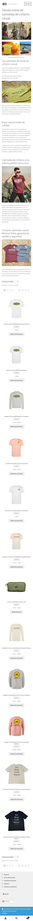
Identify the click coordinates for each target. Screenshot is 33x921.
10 (19, 290)
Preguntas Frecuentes (10, 880)
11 (22, 290)
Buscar (16, 918)
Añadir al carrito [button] (16, 612)
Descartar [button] (4, 913)
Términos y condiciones (10, 886)
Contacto (6, 883)
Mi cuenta (5, 918)
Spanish (6, 901)
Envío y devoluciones (9, 877)
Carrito (25, 917)
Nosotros (6, 874)
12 (25, 290)
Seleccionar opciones (16, 334)
